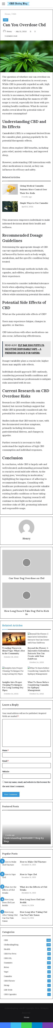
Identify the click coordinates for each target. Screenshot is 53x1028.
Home (7, 14)
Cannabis (8, 976)
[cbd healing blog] (18, 4)
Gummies (8, 963)
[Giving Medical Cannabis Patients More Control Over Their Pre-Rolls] (10, 189)
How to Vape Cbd (28, 874)
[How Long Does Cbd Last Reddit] (10, 903)
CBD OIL (8, 958)
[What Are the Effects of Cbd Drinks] (10, 890)
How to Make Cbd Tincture (33, 862)
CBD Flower (9, 981)
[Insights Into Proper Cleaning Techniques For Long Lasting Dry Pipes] (13, 673)
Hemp (6, 985)
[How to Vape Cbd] (10, 878)
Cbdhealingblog (11, 944)
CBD (14, 14)
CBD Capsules (10, 994)
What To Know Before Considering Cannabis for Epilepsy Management (38, 686)
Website (5, 771)
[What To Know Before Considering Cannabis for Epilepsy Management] (39, 673)
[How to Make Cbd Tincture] (10, 865)
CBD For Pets (10, 954)
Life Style (8, 990)
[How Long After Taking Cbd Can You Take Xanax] (10, 916)
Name (5, 750)
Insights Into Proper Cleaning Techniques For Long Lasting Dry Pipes (12, 686)
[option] (26, 828)
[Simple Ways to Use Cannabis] (10, 206)
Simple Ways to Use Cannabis (34, 203)
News (6, 967)
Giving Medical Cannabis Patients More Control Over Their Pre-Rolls (33, 189)
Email (5, 761)
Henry (9, 31)
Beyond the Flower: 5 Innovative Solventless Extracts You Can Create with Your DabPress (38, 653)
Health (7, 949)
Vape (6, 972)
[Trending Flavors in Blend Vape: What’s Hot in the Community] (13, 638)
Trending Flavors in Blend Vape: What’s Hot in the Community (13, 651)
